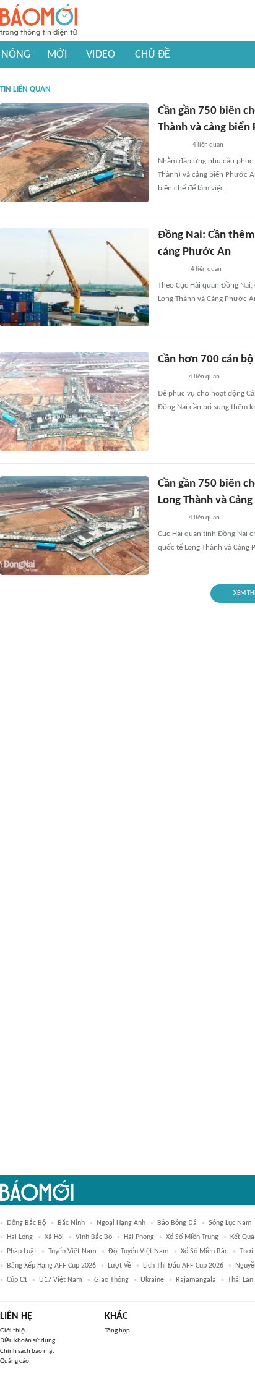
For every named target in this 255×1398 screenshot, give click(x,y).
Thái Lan (240, 1280)
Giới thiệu (14, 1331)
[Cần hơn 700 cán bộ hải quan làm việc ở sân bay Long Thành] (74, 401)
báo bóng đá (177, 1223)
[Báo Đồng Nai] (169, 518)
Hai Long (20, 1237)
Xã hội (54, 1237)
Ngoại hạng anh (121, 1223)
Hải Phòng (139, 1237)
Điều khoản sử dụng (27, 1340)
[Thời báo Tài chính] (170, 269)
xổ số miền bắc (204, 1251)
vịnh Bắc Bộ (94, 1237)
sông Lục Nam (230, 1223)
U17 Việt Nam (60, 1280)
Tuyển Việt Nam (72, 1251)
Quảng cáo (14, 1361)
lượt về (119, 1265)
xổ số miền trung (192, 1237)
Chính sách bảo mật (27, 1351)
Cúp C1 (17, 1280)
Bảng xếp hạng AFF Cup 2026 (51, 1265)
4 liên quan (207, 145)
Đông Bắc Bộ (26, 1223)
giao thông (111, 1280)
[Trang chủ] (38, 21)
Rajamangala (196, 1280)
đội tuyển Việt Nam (138, 1251)
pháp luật (22, 1251)
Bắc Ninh (71, 1223)
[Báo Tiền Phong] (169, 377)
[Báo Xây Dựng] (171, 145)
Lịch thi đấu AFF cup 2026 (183, 1265)
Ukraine (152, 1280)
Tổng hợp (117, 1331)
